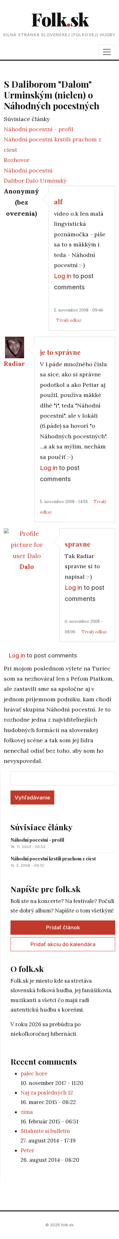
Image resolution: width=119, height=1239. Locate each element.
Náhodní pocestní (28, 170)
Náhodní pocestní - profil (38, 129)
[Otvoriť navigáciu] (106, 51)
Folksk (59, 19)
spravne (77, 543)
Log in (62, 276)
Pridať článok (63, 927)
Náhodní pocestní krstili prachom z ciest (53, 859)
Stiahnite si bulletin (45, 1131)
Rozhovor (17, 160)
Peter (27, 1150)
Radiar (14, 363)
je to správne (60, 351)
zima (27, 1111)
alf (58, 201)
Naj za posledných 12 (47, 1092)
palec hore (34, 1073)
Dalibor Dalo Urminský (35, 180)
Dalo (27, 566)
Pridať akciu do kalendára (63, 944)
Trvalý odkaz (69, 320)
